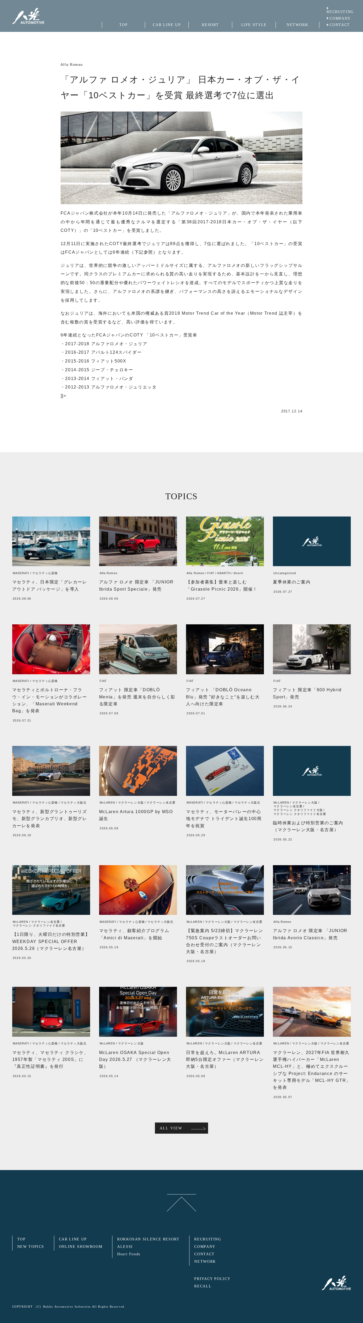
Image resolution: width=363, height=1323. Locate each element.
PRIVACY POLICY (212, 1279)
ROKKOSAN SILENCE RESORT (148, 1239)
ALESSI (125, 1247)
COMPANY (340, 18)
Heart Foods (128, 1254)
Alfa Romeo (72, 65)
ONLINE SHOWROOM (81, 1247)
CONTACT (340, 25)
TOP (21, 1239)
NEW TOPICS (30, 1247)
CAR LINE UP (73, 1239)
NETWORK (205, 1262)
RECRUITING (340, 12)
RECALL (203, 1286)
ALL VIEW (171, 1128)
